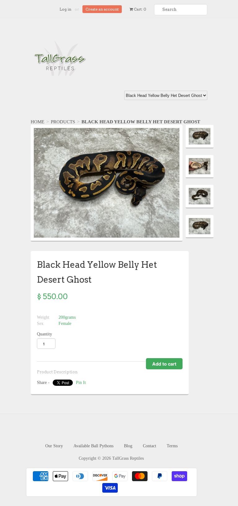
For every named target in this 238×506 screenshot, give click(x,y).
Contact (149, 446)
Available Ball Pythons (93, 446)
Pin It (81, 382)
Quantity (44, 334)
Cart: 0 (139, 9)
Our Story (54, 446)
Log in (65, 9)
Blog (128, 446)
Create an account (102, 9)
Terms (172, 446)
